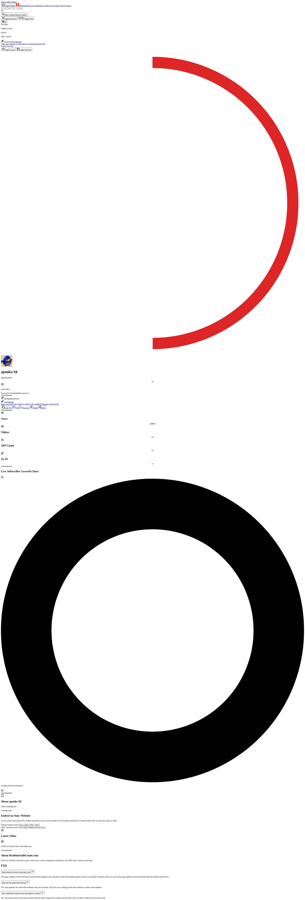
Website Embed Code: (9, 825)
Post (17, 408)
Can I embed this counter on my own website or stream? (21, 893)
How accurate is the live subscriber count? (16, 872)
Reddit (35, 408)
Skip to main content (8, 2)
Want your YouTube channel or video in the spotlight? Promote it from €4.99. (30, 404)
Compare (67, 6)
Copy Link (8, 408)
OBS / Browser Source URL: (12, 827)
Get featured (17, 42)
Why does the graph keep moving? (14, 883)
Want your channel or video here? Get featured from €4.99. (23, 44)
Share (43, 408)
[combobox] (12, 8)
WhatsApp (26, 408)
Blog (39, 6)
